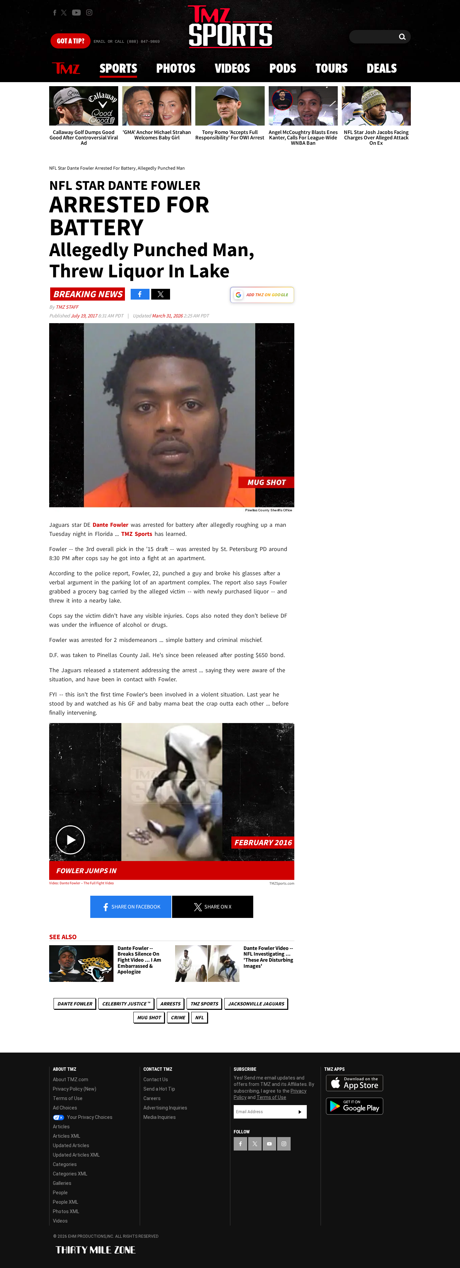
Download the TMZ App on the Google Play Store (354, 1106)
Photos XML (66, 1211)
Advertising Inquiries (165, 1107)
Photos (175, 69)
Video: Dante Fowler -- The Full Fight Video (81, 883)
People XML (65, 1202)
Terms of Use (68, 1098)
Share (135, 906)
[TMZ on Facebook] (54, 13)
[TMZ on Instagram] (89, 12)
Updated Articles (71, 1145)
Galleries (62, 1183)
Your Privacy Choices (89, 1117)
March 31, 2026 (168, 315)
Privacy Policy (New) (74, 1089)
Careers (152, 1098)
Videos (232, 69)
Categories (65, 1164)
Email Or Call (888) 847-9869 (127, 41)
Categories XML (70, 1173)
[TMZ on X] (64, 13)
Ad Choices (65, 1107)
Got (70, 41)
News (66, 68)
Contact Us (155, 1079)
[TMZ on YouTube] (269, 1144)
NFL (199, 1017)
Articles (61, 1126)
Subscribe (300, 1112)
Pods (282, 69)
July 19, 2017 (84, 315)
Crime (178, 1017)
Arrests (170, 1003)
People (60, 1192)
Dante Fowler (74, 1003)
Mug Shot (149, 1017)
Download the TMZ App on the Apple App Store (354, 1083)
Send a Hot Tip (159, 1089)
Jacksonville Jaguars (256, 1003)
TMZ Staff (67, 307)
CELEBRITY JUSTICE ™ (126, 1003)
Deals (382, 69)
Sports (118, 69)
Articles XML (66, 1136)
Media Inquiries (159, 1117)
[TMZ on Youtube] (76, 12)
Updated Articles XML (76, 1155)
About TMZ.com (70, 1079)
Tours (332, 69)
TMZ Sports (137, 534)
